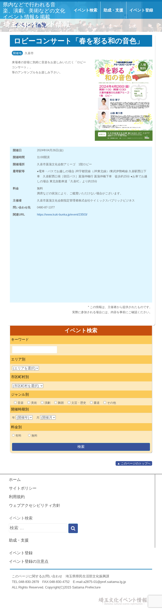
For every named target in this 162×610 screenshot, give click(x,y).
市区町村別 (20, 377)
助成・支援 (113, 10)
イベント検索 (85, 10)
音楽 (21, 402)
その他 (111, 402)
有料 (18, 435)
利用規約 (17, 497)
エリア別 (18, 359)
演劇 (47, 402)
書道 (97, 402)
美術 (34, 402)
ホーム (15, 479)
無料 (34, 435)
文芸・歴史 (78, 402)
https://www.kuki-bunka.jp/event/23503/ (62, 214)
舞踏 (61, 402)
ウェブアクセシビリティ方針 (34, 505)
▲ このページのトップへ (134, 463)
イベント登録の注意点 (28, 561)
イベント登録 (141, 10)
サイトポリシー (23, 488)
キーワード (20, 339)
